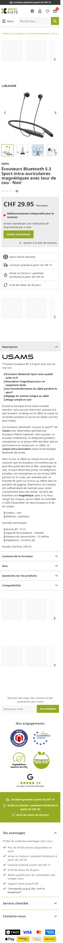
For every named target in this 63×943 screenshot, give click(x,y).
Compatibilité (11, 585)
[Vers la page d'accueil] (9, 11)
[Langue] (32, 11)
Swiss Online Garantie (22, 256)
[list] (30, 59)
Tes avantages (14, 833)
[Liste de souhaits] (47, 11)
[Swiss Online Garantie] (19, 738)
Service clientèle (15, 903)
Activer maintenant (18, 234)
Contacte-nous (14, 916)
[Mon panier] (55, 11)
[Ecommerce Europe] (41, 738)
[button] (7, 21)
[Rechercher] (55, 21)
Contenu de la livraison (17, 556)
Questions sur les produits (19, 575)
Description (10, 347)
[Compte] (40, 11)
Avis (5, 566)
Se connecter (48, 708)
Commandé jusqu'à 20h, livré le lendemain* (26, 890)
